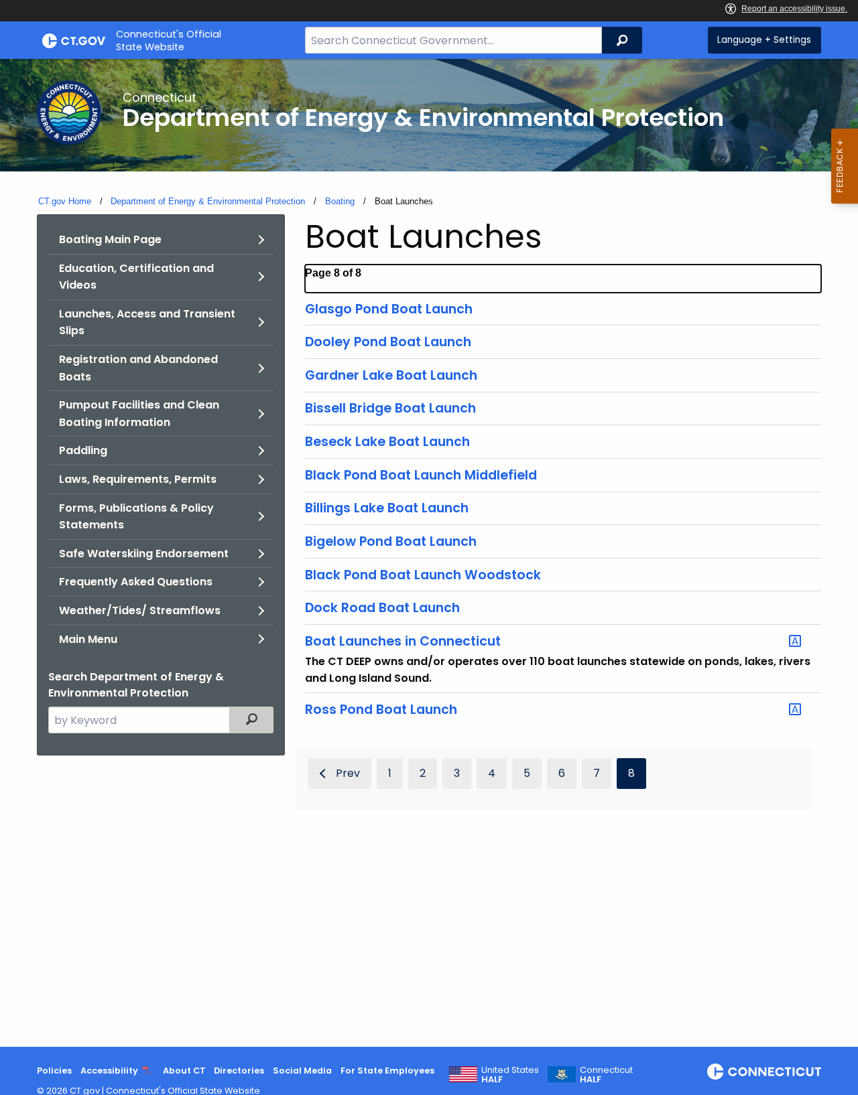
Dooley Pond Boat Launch (388, 342)
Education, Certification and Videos (136, 277)
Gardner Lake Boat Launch (391, 375)
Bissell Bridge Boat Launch (390, 408)
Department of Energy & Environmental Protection (208, 201)
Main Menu (88, 639)
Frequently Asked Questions (135, 581)
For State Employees (387, 1070)
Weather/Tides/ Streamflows (140, 610)
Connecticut (606, 1075)
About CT (184, 1070)
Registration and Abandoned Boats (138, 368)
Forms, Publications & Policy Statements (136, 516)
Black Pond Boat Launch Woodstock (423, 575)
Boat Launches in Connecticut (403, 642)
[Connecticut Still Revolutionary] (764, 1072)
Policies (54, 1070)
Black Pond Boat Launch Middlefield (421, 475)
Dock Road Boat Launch (382, 608)
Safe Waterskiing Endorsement (144, 553)
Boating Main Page (110, 239)
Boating (340, 201)
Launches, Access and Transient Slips (147, 322)
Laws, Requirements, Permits (138, 479)
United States (510, 1075)
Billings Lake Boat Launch (387, 508)
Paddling (83, 450)
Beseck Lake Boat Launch (387, 442)
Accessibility (109, 1070)
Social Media (302, 1070)
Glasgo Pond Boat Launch (389, 309)
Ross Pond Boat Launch (381, 710)
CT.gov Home (64, 201)
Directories (239, 1070)
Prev (348, 773)
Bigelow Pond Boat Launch (391, 541)
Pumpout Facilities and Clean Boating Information (139, 413)
